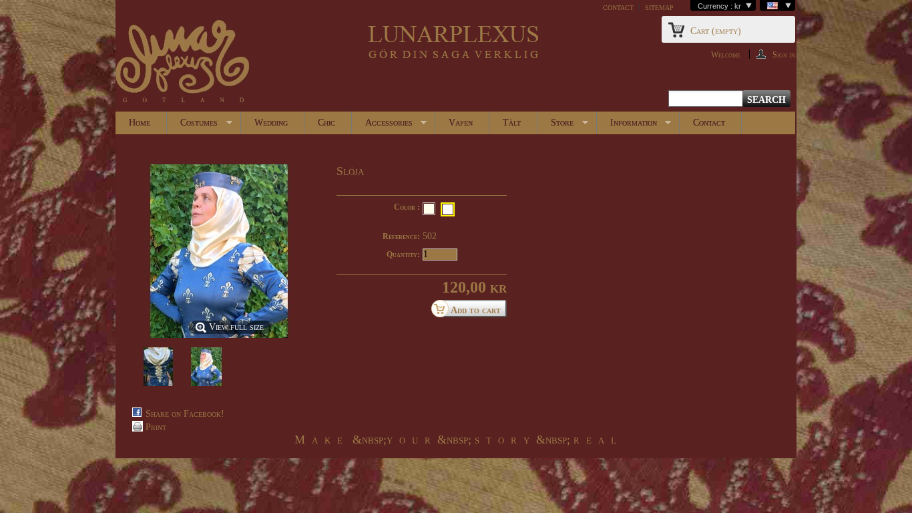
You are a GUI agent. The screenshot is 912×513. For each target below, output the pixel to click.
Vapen (461, 123)
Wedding (271, 123)
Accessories (382, 126)
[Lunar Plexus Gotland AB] (182, 62)
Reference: (401, 236)
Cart (715, 31)
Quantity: (403, 254)
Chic (326, 123)
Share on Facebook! (185, 414)
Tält (512, 123)
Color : (407, 207)
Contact (709, 123)
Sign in (783, 54)
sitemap (659, 7)
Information (627, 126)
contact (618, 7)
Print (156, 427)
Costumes (192, 126)
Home (139, 123)
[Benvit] (429, 209)
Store (555, 126)
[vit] (448, 209)
